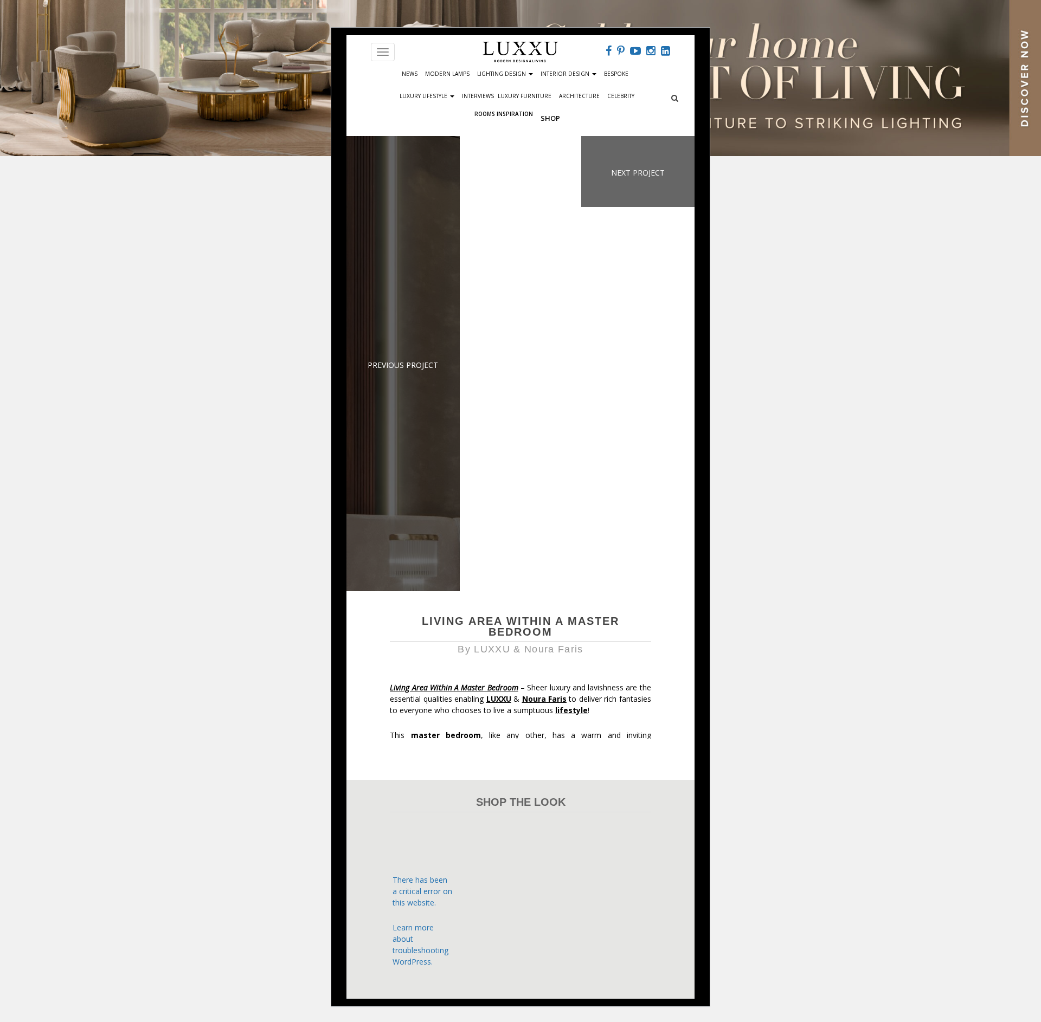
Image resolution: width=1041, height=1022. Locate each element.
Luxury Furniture (524, 96)
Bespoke (616, 73)
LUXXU (498, 699)
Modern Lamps (447, 73)
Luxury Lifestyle (424, 96)
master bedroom (446, 735)
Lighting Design (502, 73)
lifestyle (571, 710)
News (409, 73)
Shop (550, 118)
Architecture (579, 96)
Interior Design (566, 73)
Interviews (478, 96)
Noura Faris (544, 699)
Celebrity (620, 96)
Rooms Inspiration (503, 112)
